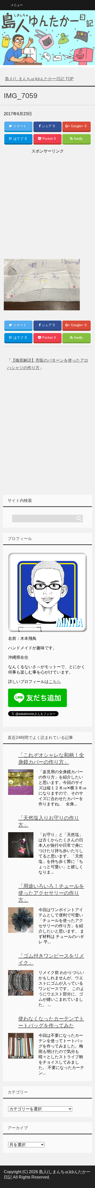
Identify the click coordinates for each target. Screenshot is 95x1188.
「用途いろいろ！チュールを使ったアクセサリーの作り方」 (51, 893)
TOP (39, 79)
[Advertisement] (47, 203)
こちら (55, 681)
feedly (78, 138)
